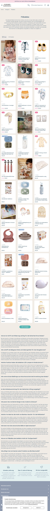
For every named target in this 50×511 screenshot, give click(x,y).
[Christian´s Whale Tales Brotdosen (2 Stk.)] (25, 188)
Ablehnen (38, 507)
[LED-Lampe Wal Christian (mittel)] (41, 284)
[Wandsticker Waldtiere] (8, 188)
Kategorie (7, 9)
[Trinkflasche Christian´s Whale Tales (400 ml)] (25, 142)
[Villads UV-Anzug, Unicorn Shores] (41, 142)
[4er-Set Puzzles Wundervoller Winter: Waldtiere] (41, 235)
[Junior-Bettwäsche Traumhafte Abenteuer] (8, 284)
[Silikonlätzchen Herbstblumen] (8, 235)
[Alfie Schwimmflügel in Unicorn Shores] (41, 71)
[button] (1, 77)
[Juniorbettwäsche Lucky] (41, 165)
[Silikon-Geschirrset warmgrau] (25, 235)
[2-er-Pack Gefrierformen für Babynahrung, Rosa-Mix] (25, 260)
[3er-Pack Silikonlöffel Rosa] (8, 165)
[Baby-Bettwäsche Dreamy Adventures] (41, 260)
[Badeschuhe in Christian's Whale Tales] (25, 71)
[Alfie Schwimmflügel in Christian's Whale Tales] (41, 118)
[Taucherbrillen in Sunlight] (8, 94)
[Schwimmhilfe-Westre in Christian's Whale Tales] (25, 47)
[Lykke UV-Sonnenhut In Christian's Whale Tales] (41, 94)
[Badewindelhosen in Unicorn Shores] (25, 94)
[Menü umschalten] (2, 5)
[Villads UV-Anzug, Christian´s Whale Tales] (8, 71)
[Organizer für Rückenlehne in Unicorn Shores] (41, 212)
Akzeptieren (26, 507)
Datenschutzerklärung (33, 504)
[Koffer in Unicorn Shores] (41, 307)
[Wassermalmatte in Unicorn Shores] (8, 212)
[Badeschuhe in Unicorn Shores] (41, 47)
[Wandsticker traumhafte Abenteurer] (25, 284)
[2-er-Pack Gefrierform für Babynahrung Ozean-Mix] (8, 142)
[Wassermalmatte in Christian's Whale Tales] (25, 307)
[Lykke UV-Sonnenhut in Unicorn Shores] (8, 118)
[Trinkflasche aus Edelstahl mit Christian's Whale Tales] (41, 188)
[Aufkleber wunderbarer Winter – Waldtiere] (8, 260)
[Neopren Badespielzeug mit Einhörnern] (25, 212)
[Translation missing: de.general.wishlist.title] (45, 5)
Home (2, 9)
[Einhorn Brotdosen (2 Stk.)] (8, 307)
